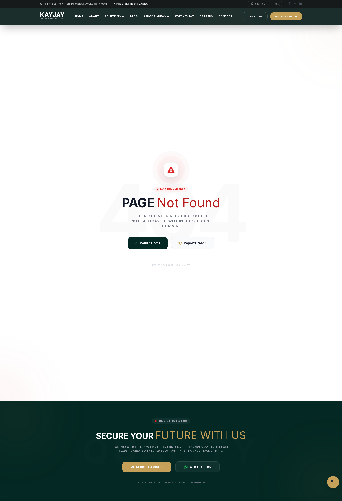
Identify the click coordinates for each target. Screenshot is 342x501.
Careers (206, 16)
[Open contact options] (333, 482)
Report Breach (195, 243)
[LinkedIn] (300, 3)
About (94, 16)
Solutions (113, 16)
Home (79, 16)
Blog (134, 16)
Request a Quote (149, 466)
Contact (225, 16)
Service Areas (154, 16)
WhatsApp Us (200, 466)
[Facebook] (289, 3)
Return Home (150, 243)
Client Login (255, 16)
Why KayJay (184, 16)
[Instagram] (295, 3)
